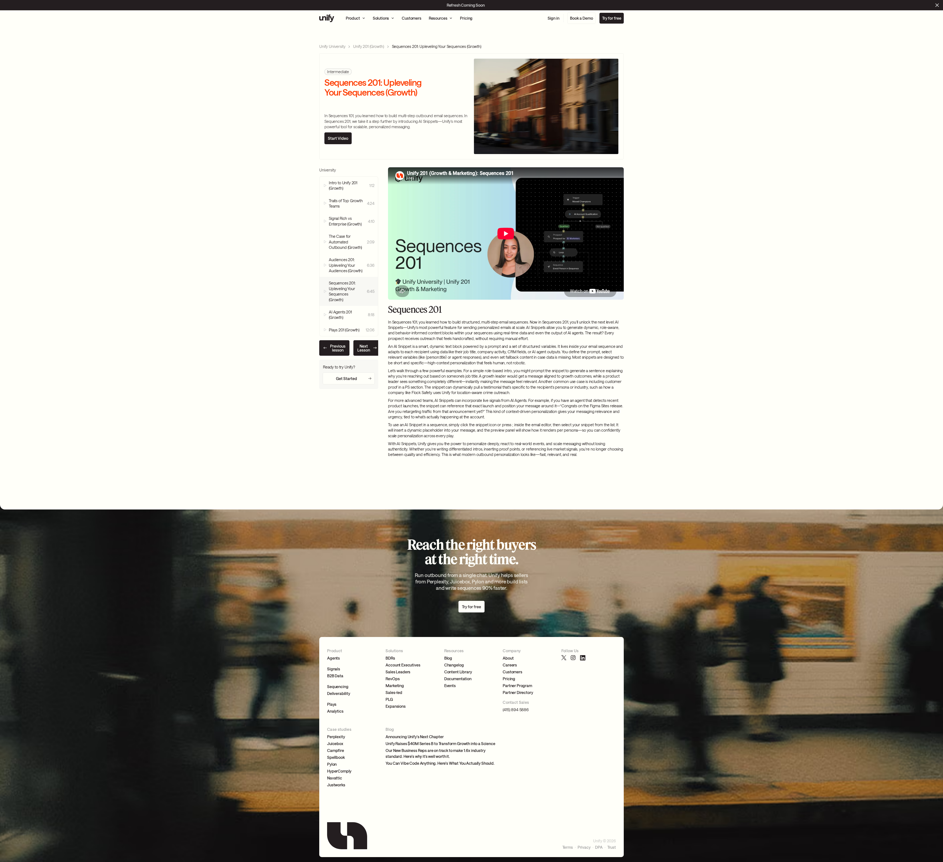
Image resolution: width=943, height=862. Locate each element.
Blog (448, 658)
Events (450, 685)
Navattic (334, 778)
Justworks (336, 784)
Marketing (395, 685)
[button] (355, 18)
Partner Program (517, 685)
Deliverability (338, 693)
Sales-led (394, 692)
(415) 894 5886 (516, 709)
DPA (599, 847)
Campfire (335, 750)
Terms (567, 847)
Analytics (335, 711)
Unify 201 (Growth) (368, 46)
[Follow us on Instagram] (573, 658)
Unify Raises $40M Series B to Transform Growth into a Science (440, 743)
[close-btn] (937, 5)
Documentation (458, 678)
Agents (333, 658)
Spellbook (336, 757)
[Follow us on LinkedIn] (582, 658)
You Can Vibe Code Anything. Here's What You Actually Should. (440, 763)
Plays (331, 704)
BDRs (390, 658)
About (508, 658)
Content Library (458, 671)
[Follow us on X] (564, 658)
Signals (333, 668)
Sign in (553, 18)
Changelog (454, 665)
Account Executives (403, 665)
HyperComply (339, 771)
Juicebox (335, 743)
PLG (389, 699)
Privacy (584, 847)
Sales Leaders (398, 671)
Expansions (395, 706)
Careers (510, 665)
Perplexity (336, 736)
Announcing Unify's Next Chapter (415, 736)
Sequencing (337, 686)
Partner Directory (518, 692)
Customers (512, 671)
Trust (611, 847)
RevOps (393, 678)
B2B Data (335, 675)
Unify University (332, 46)
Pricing (509, 678)
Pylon (332, 764)
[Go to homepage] (326, 18)
